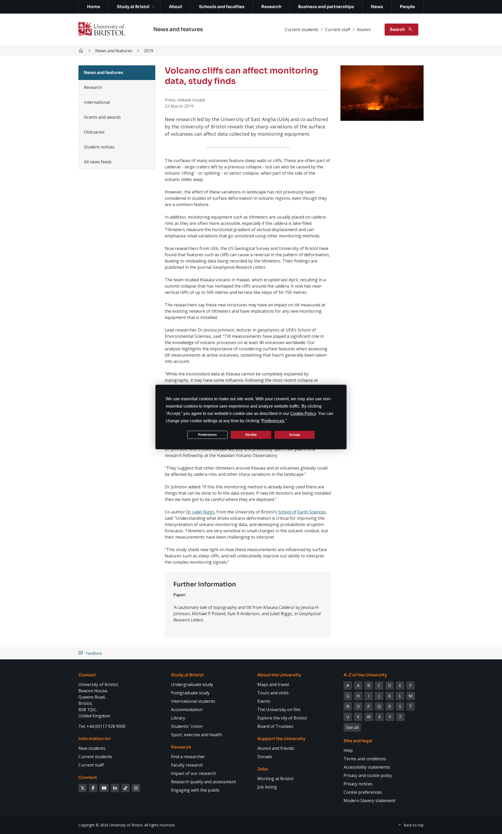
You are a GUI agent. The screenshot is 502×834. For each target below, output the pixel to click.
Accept (294, 434)
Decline (251, 434)
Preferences (207, 434)
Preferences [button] (273, 421)
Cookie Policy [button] (303, 413)
